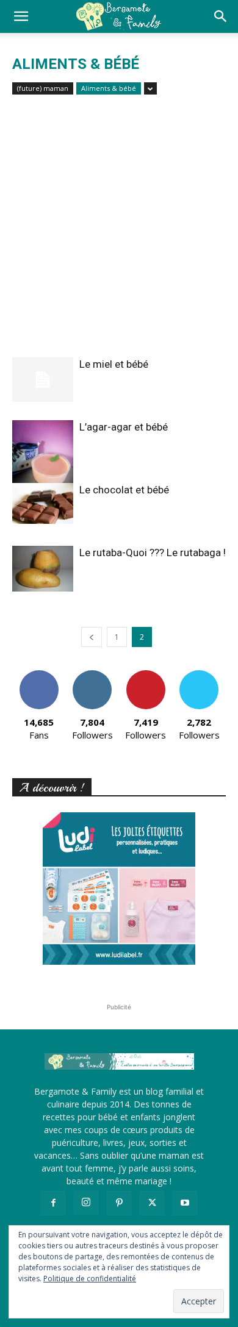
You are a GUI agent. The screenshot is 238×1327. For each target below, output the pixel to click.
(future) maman (42, 88)
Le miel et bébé (113, 364)
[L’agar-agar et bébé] (42, 460)
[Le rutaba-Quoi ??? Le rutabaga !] (42, 569)
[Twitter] (152, 1203)
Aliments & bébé (108, 88)
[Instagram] (86, 1202)
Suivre (92, 674)
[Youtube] (185, 1203)
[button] (20, 16)
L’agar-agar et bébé (123, 427)
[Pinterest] (119, 1203)
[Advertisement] (119, 232)
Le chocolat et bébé (124, 490)
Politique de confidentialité (89, 1278)
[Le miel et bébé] (42, 379)
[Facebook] (53, 1203)
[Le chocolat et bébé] (42, 503)
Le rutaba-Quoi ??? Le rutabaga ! (152, 552)
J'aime (39, 674)
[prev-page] (91, 637)
